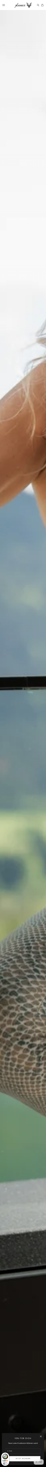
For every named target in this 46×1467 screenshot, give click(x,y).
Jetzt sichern (23, 1459)
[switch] (5, 1463)
